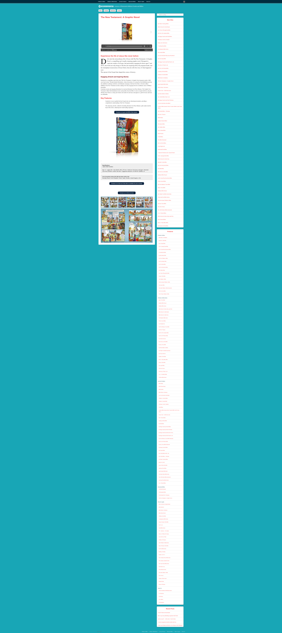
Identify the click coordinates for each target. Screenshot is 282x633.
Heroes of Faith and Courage (164, 533)
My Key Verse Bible (162, 203)
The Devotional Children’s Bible (164, 200)
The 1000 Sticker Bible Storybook (165, 210)
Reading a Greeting (162, 551)
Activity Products (161, 381)
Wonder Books (161, 581)
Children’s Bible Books (162, 298)
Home (100, 10)
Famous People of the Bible (163, 522)
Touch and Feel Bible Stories (164, 197)
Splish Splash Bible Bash (163, 84)
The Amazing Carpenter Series (164, 560)
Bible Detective (161, 507)
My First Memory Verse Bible (164, 184)
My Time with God (162, 353)
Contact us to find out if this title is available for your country (126, 183)
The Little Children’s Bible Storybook (165, 288)
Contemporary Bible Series (163, 519)
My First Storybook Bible (163, 165)
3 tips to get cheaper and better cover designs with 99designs (170, 625)
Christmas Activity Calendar (163, 39)
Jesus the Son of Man (162, 536)
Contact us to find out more (127, 192)
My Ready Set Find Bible (163, 226)
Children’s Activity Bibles (163, 398)
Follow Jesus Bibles (162, 181)
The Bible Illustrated (162, 140)
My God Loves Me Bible (163, 171)
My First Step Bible (162, 58)
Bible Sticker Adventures (163, 87)
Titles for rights (161, 502)
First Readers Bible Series (163, 49)
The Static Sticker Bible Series (164, 474)
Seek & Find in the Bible (163, 465)
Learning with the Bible (163, 71)
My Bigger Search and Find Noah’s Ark (166, 62)
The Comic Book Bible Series (164, 563)
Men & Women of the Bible (163, 545)
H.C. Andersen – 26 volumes (164, 530)
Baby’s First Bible (161, 187)
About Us (160, 588)
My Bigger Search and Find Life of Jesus (166, 432)
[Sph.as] (121, 6)
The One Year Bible (162, 291)
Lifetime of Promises (162, 539)
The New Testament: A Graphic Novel (165, 81)
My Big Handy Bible (162, 255)
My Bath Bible (161, 168)
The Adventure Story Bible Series (164, 557)
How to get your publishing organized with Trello (168, 615)
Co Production (161, 593)
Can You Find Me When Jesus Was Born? (166, 55)
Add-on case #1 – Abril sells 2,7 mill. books (167, 619)
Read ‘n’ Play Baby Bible (163, 222)
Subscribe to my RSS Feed (184, 2)
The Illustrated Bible (162, 492)
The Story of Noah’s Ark (163, 65)
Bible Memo (160, 117)
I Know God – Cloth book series (164, 90)
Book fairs (113, 10)
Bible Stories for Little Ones (163, 159)
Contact (119, 10)
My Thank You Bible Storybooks (164, 194)
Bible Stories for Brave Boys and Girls (165, 216)
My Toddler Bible (161, 127)
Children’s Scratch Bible (163, 74)
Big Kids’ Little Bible (162, 162)
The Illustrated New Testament (164, 495)
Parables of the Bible (162, 356)
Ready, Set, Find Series (162, 42)
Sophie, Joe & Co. (162, 554)
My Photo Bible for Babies (163, 93)
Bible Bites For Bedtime (163, 77)
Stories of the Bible (162, 362)
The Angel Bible (161, 365)
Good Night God (161, 146)
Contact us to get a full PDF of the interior (126, 112)
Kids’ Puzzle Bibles (162, 219)
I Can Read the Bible (162, 46)
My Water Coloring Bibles (163, 23)
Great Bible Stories (162, 527)
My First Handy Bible (162, 261)
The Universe (161, 575)
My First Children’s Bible (163, 258)
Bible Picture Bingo (162, 386)
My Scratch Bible (161, 52)
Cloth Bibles (160, 136)
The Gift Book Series (162, 569)
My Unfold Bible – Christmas (164, 111)
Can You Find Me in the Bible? (164, 103)
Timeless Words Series (163, 578)
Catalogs (106, 10)
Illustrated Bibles (161, 487)
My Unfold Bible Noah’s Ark (164, 97)
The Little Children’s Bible (163, 572)
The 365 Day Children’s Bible (164, 293)
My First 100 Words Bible (163, 68)
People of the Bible (162, 276)
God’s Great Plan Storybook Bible (165, 178)
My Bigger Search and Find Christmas (165, 100)
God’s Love (161, 524)
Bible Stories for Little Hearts (164, 27)
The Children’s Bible (162, 279)
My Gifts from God (162, 338)
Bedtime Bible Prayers (162, 175)
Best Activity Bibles (162, 143)
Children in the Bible (162, 516)
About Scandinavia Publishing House (165, 590)
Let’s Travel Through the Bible (164, 30)
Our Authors (161, 599)
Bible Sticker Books (162, 513)
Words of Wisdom (162, 584)
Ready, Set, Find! (162, 462)
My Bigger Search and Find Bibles (165, 36)
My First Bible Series (162, 548)
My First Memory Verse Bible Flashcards (166, 438)
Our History (161, 596)
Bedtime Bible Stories (162, 190)
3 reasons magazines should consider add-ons (167, 622)
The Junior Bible (161, 124)
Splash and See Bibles (162, 149)
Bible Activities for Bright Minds (164, 504)
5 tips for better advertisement (164, 612)
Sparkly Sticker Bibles (162, 120)
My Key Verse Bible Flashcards (164, 444)
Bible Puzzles (160, 133)
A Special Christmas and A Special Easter (166, 152)
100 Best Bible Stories (162, 377)
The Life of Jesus (161, 206)
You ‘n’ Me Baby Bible (163, 374)
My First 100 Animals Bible (163, 33)
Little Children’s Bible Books (164, 542)
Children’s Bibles (161, 235)
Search (158, 14)
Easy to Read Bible (162, 130)
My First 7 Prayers (161, 114)
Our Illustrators (161, 602)
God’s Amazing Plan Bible (163, 155)
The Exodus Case (162, 566)
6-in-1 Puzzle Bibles (162, 213)
